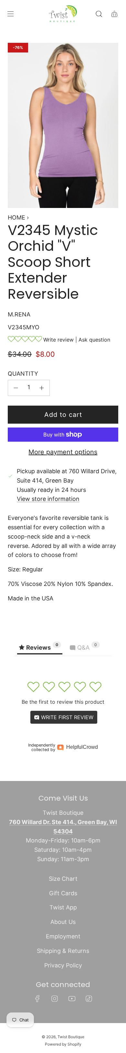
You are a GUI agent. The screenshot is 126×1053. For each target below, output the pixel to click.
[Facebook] (37, 998)
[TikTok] (89, 998)
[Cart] (114, 14)
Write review (58, 339)
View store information (48, 498)
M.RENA (19, 314)
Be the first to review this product (63, 702)
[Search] (99, 14)
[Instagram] (54, 998)
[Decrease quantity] (16, 388)
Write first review (66, 717)
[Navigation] (10, 14)
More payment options (62, 452)
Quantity (23, 373)
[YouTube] (71, 998)
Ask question (94, 339)
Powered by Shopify (63, 1044)
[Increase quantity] (41, 388)
